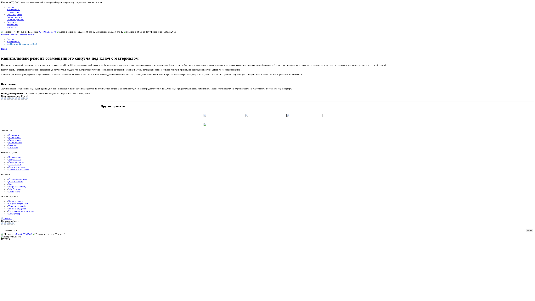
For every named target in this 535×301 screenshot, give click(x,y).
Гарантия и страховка (18, 169)
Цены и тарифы (14, 14)
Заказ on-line (12, 24)
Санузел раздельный (18, 203)
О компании (14, 135)
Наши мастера (15, 142)
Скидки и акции (14, 17)
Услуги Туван (14, 159)
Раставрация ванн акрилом (21, 211)
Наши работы (14, 137)
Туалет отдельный (17, 206)
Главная (10, 7)
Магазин (12, 145)
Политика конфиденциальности (12, 225)
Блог (10, 184)
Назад (4, 49)
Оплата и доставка (15, 19)
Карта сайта (14, 191)
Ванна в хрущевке (17, 208)
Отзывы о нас (13, 12)
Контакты (11, 27)
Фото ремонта (13, 9)
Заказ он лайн (14, 164)
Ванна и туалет (15, 201)
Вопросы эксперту (17, 186)
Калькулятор (14, 214)
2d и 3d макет (14, 189)
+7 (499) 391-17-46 (47, 32)
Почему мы (12, 22)
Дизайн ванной (15, 181)
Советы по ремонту (17, 179)
